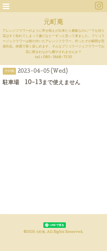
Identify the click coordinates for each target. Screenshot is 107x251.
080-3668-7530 (57, 57)
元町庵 (53, 22)
